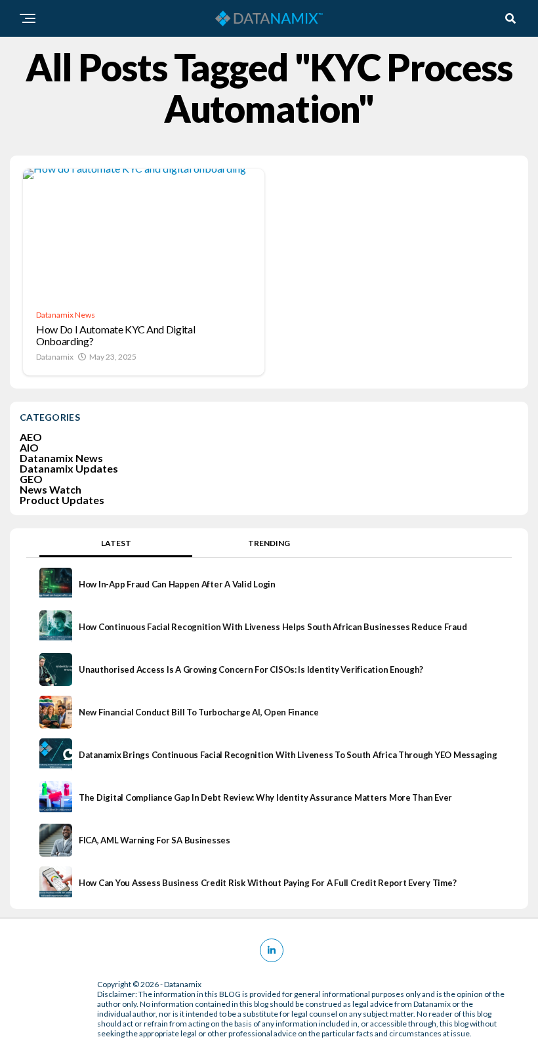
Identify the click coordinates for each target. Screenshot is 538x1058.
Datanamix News (61, 458)
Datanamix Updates (69, 468)
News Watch (50, 489)
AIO (29, 447)
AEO (31, 437)
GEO (31, 479)
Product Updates (62, 500)
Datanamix (54, 357)
